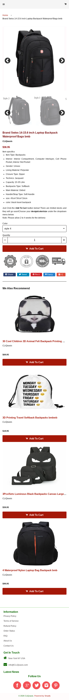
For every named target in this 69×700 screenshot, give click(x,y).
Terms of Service (11, 621)
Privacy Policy (10, 616)
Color (5, 223)
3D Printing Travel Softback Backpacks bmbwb (30, 417)
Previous (7, 59)
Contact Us (9, 646)
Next (61, 59)
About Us (8, 641)
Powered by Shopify (42, 696)
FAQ (5, 636)
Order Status (9, 631)
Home (5, 15)
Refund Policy (10, 626)
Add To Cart (36, 248)
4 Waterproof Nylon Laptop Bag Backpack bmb (30, 570)
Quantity (6, 235)
